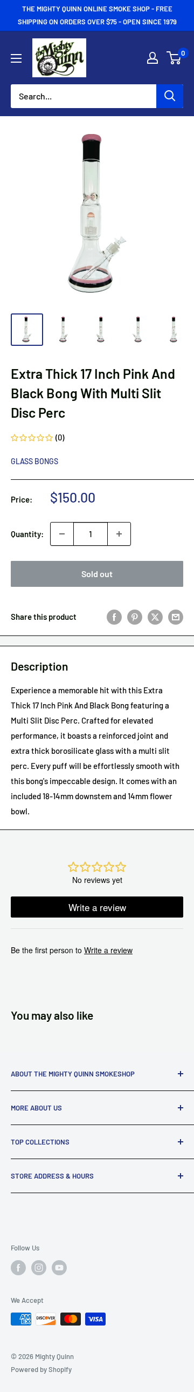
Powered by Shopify (41, 1369)
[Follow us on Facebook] (18, 1267)
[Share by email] (175, 616)
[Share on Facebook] (114, 616)
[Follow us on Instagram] (38, 1267)
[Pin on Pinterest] (134, 616)
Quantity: (27, 534)
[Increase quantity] (119, 534)
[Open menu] (16, 58)
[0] (174, 57)
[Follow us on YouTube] (59, 1267)
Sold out (97, 573)
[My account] (152, 58)
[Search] (169, 96)
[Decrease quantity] (62, 534)
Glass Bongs (34, 461)
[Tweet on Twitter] (155, 616)
